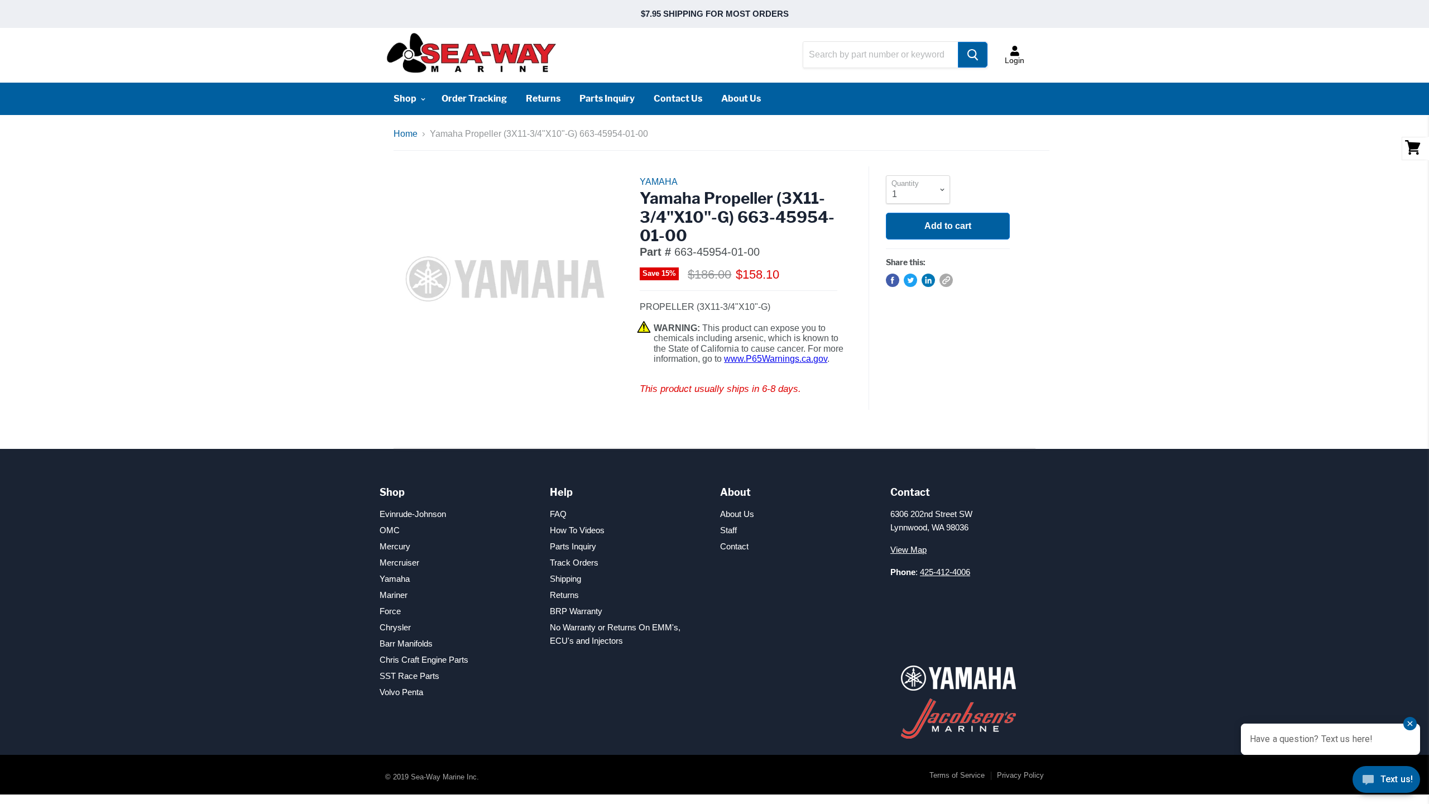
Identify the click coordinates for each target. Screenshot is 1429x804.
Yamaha (395, 578)
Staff (728, 530)
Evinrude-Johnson (413, 514)
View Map (908, 549)
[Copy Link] (946, 280)
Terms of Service (957, 775)
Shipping (565, 578)
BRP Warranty (576, 611)
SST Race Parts (409, 676)
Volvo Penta (401, 692)
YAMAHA (659, 181)
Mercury (395, 546)
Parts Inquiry (607, 98)
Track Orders (574, 562)
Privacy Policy (1020, 775)
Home (406, 133)
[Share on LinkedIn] (928, 280)
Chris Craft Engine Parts (424, 659)
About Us (741, 98)
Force (390, 611)
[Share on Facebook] (892, 280)
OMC (390, 530)
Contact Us (678, 98)
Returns (543, 98)
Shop (406, 98)
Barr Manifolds (406, 643)
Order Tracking (474, 98)
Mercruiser (399, 562)
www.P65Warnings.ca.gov (775, 358)
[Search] (972, 55)
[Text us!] (1386, 781)
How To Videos (577, 530)
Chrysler (395, 627)
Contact (734, 546)
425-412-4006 (945, 572)
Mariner (393, 595)
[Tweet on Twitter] (910, 280)
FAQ (558, 514)
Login (1014, 60)
